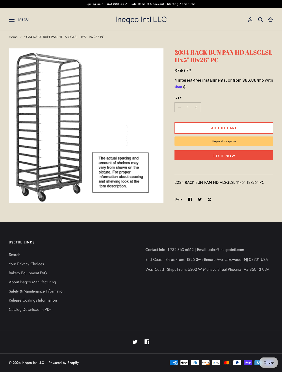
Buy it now (223, 155)
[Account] (250, 19)
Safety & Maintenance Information (37, 291)
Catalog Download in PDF (30, 309)
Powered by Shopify (64, 362)
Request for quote (224, 141)
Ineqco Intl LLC (141, 19)
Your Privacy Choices (26, 264)
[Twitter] (135, 342)
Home (13, 36)
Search (14, 255)
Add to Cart (224, 128)
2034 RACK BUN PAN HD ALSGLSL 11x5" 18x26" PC (64, 36)
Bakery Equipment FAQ (28, 273)
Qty (178, 97)
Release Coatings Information (33, 300)
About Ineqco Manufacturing (32, 282)
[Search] (260, 19)
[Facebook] (147, 342)
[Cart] (270, 19)
